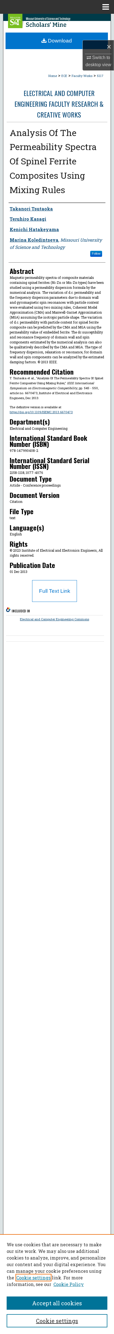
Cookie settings (33, 1277)
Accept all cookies (57, 1303)
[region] (57, 1284)
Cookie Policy (68, 1284)
